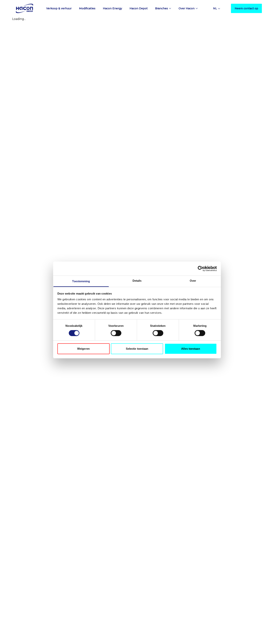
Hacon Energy (112, 8)
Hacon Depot (139, 8)
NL (215, 8)
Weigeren (83, 348)
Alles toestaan (190, 348)
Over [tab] (193, 280)
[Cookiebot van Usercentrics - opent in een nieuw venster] (200, 268)
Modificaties (87, 8)
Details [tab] (137, 280)
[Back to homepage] (24, 8)
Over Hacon (187, 8)
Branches (161, 8)
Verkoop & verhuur (59, 8)
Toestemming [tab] (81, 281)
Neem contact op (246, 8)
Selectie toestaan (137, 348)
